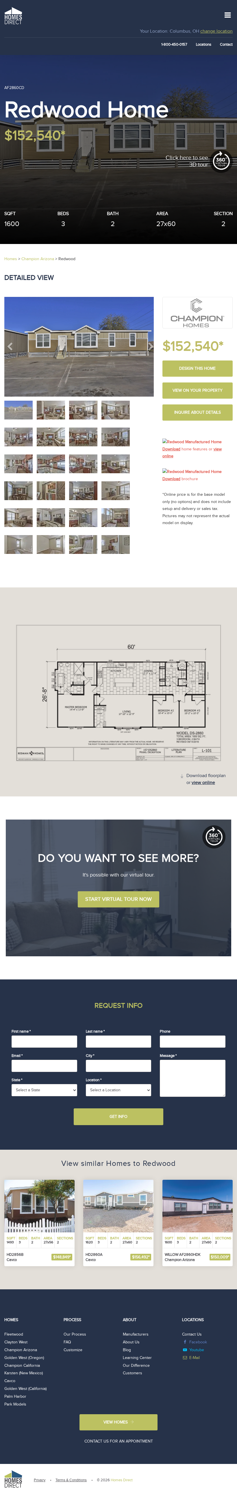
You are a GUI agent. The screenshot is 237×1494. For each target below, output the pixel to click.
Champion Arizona (20, 1350)
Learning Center (137, 1358)
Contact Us (192, 1334)
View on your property (198, 390)
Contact (226, 44)
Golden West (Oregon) (24, 1358)
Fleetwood (13, 1334)
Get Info (118, 1116)
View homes (115, 1422)
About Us (131, 1342)
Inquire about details (197, 412)
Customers (132, 1373)
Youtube (196, 1350)
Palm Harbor (15, 1396)
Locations (203, 44)
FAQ (67, 1342)
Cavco (9, 1381)
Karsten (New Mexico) (23, 1373)
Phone (165, 1031)
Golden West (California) (25, 1388)
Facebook (198, 1342)
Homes (11, 1320)
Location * (93, 1080)
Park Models (15, 1404)
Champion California (22, 1365)
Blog (127, 1350)
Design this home (197, 368)
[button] (15, 346)
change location (216, 31)
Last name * (95, 1031)
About (129, 1320)
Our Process (75, 1334)
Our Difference (136, 1365)
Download (171, 449)
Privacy (39, 1480)
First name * (21, 1031)
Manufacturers (136, 1334)
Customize (73, 1350)
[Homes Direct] (13, 15)
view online (203, 782)
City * (90, 1055)
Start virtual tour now (118, 899)
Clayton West (15, 1342)
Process (72, 1320)
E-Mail (194, 1358)
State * (17, 1080)
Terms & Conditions (71, 1480)
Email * (17, 1055)
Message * (168, 1055)
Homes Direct (122, 1480)
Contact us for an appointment (118, 1441)
